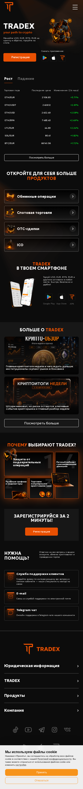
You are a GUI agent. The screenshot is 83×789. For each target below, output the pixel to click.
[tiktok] (15, 730)
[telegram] (42, 730)
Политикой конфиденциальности (54, 759)
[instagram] (54, 730)
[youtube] (28, 730)
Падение (26, 78)
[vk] (67, 730)
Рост (8, 78)
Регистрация (20, 57)
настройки (21, 765)
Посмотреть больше (41, 423)
